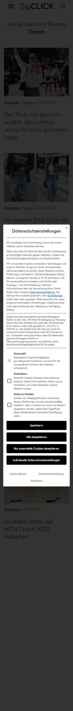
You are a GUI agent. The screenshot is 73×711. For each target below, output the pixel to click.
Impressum (36, 480)
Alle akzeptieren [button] (36, 437)
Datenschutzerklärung (42, 292)
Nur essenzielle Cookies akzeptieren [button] (36, 448)
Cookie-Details (18, 473)
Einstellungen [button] (55, 295)
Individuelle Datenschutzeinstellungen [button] (36, 460)
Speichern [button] (36, 425)
